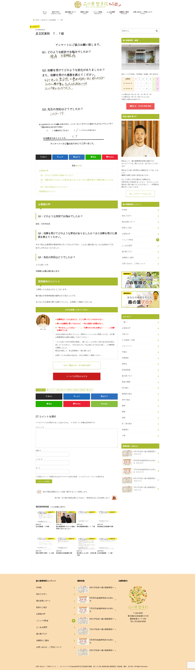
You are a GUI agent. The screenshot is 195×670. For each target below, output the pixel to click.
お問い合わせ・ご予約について (142, 12)
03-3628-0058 (140, 621)
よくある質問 (111, 12)
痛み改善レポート (70, 12)
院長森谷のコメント (47, 191)
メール (39, 459)
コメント (40, 427)
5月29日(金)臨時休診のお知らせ (101, 641)
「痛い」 (125, 322)
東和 (70, 390)
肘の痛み (125, 388)
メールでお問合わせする (76, 376)
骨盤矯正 (125, 430)
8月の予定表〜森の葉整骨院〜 (144, 480)
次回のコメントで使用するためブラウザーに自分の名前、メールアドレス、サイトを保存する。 (72, 477)
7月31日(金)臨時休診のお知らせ (144, 471)
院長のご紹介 (85, 12)
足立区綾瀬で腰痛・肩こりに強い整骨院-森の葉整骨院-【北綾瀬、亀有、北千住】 (107, 666)
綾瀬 (77, 390)
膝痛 (123, 412)
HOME (124, 210)
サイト (38, 468)
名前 (38, 450)
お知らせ (125, 334)
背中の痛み (126, 400)
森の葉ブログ (127, 251)
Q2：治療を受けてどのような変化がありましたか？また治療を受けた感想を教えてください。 (77, 181)
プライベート (127, 346)
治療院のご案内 (124, 12)
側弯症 (124, 364)
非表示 (78, 166)
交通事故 (125, 358)
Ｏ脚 (123, 435)
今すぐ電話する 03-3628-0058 (76, 365)
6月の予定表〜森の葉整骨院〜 (101, 650)
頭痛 (123, 418)
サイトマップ (64, 666)
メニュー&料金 (97, 12)
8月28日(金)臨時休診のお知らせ (144, 462)
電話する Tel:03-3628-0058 (140, 106)
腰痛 (83, 390)
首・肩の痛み (127, 424)
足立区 (90, 390)
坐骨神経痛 (126, 370)
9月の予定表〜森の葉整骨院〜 (144, 453)
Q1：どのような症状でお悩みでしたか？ (57, 175)
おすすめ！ (51, 390)
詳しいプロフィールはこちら (140, 194)
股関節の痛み (127, 394)
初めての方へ (56, 12)
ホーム (45, 12)
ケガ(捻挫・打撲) (128, 340)
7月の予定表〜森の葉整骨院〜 (144, 488)
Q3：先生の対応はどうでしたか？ (54, 187)
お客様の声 (43, 171)
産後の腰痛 (126, 382)
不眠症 (124, 352)
